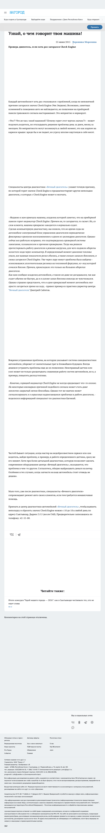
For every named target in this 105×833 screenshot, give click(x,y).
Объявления (31, 750)
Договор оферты (33, 738)
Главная (30, 753)
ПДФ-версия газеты (34, 747)
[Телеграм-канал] (85, 722)
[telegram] (20, 534)
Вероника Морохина (84, 42)
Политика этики (55, 738)
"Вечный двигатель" (19, 290)
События (7, 753)
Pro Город (7, 750)
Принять (95, 27)
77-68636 (25, 794)
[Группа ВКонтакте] (73, 722)
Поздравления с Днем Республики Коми (66, 19)
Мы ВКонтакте (55, 747)
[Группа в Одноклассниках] (79, 722)
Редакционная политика (13, 743)
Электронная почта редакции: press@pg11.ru (55, 769)
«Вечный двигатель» (57, 186)
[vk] (12, 534)
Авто (51, 750)
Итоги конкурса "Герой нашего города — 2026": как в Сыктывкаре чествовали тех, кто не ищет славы (51, 603)
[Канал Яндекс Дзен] (92, 722)
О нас (52, 743)
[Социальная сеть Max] (73, 727)
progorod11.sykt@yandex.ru (14, 774)
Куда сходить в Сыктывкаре (15, 19)
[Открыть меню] (5, 12)
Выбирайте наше (38, 19)
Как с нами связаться (34, 743)
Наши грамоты (9, 747)
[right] (102, 19)
